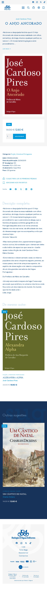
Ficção (13, 154)
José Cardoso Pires (23, 19)
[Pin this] (31, 189)
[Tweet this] (21, 189)
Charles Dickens (9, 497)
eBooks (12, 491)
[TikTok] (44, 2)
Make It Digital (28, 580)
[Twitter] (41, 2)
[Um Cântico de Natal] (23, 424)
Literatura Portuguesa (24, 154)
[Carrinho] (33, 7)
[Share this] (15, 189)
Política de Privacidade (25, 576)
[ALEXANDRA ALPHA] (23, 310)
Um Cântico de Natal (15, 494)
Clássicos (6, 491)
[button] (28, 7)
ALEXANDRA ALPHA (13, 378)
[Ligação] (7, 7)
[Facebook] (33, 2)
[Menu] (23, 7)
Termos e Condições (36, 576)
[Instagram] (37, 2)
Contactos (23, 556)
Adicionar (19, 136)
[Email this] (10, 189)
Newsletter (23, 553)
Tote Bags (23, 550)
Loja (23, 547)
